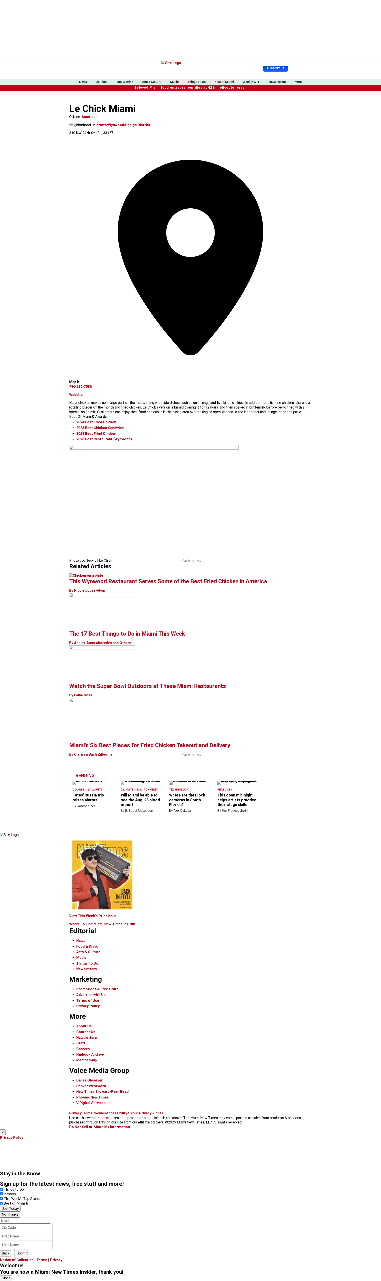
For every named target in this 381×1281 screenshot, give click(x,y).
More (298, 82)
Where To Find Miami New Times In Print (102, 924)
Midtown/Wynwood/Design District (121, 125)
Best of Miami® (16, 1203)
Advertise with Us (91, 995)
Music (174, 82)
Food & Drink (124, 82)
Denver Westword (91, 1086)
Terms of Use (87, 1000)
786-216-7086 (80, 386)
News (83, 82)
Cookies (99, 1113)
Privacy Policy (88, 1006)
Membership (86, 1060)
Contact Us (85, 1032)
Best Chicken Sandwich (100, 428)
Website (76, 395)
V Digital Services (91, 1103)
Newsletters (277, 82)
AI (129, 1113)
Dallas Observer (89, 1080)
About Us (84, 1026)
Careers (83, 1049)
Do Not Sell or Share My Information (99, 1127)
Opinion (101, 82)
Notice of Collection (17, 1260)
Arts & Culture (151, 82)
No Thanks (10, 1214)
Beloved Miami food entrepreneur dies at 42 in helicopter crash (190, 87)
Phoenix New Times (92, 1097)
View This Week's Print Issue (93, 916)
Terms (87, 1113)
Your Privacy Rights (147, 1113)
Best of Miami (224, 82)
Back (5, 1253)
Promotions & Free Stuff (97, 989)
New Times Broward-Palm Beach (103, 1091)
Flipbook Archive (90, 1054)
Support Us (275, 68)
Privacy (75, 1113)
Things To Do (196, 82)
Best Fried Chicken (96, 422)
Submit (22, 1253)
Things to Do (14, 1189)
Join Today (10, 1209)
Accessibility (116, 1113)
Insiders (10, 1194)
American (89, 117)
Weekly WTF (251, 82)
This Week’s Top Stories (22, 1199)
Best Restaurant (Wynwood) (104, 439)
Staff (80, 1043)
